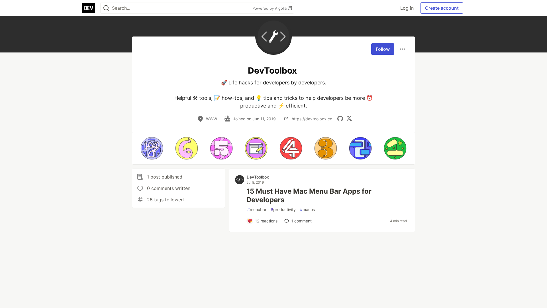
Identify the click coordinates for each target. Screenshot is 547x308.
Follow (383, 49)
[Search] (106, 8)
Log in (407, 8)
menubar (256, 209)
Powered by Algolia (270, 8)
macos (307, 209)
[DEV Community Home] (88, 8)
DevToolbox (258, 177)
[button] (152, 148)
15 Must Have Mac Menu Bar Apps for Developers (309, 195)
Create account (442, 8)
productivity (283, 209)
